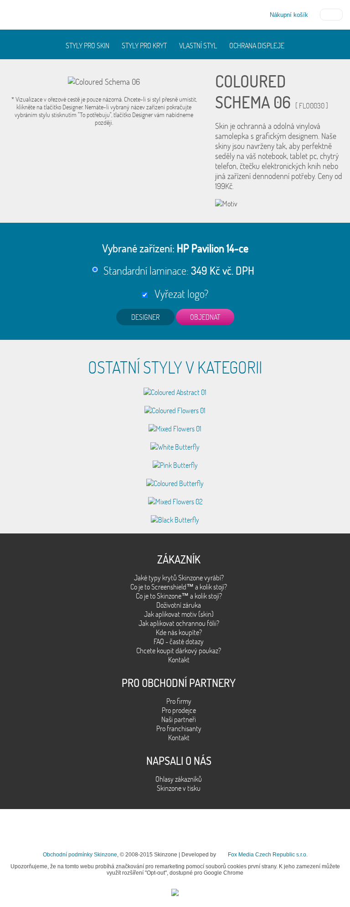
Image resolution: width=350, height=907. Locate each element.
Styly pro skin (87, 45)
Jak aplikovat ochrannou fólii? (179, 623)
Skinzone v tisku (179, 788)
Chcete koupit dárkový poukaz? (178, 650)
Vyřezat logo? (179, 294)
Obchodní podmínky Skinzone (80, 854)
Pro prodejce (179, 710)
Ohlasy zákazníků (178, 779)
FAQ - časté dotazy (179, 641)
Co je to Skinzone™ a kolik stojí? (179, 595)
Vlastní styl (198, 45)
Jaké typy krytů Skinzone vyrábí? (179, 577)
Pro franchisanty (178, 728)
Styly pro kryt (144, 45)
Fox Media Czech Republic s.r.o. (268, 854)
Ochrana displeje (256, 45)
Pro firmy (178, 701)
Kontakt (179, 659)
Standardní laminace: (178, 270)
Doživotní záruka (178, 605)
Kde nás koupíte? (179, 632)
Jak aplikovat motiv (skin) (179, 614)
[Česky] (331, 13)
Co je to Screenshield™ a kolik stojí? (178, 586)
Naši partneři (178, 719)
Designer (145, 317)
